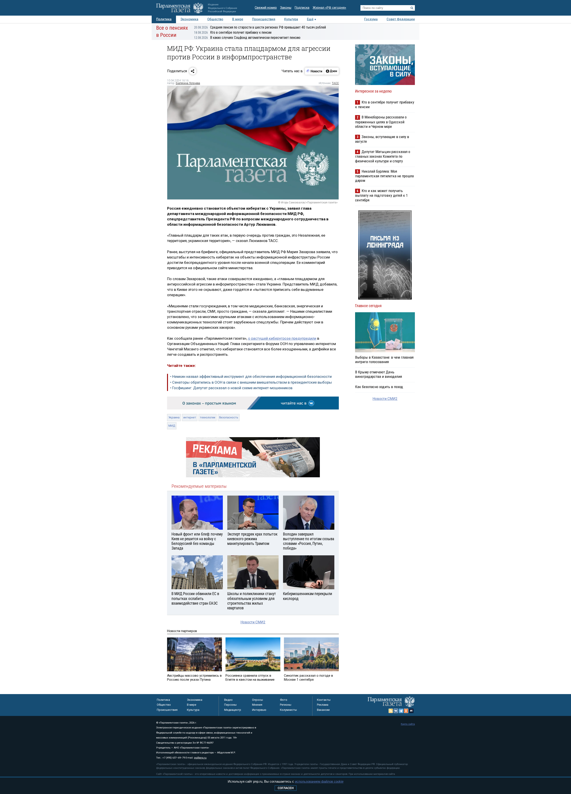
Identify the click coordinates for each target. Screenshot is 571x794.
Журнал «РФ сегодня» (329, 8)
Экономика (189, 19)
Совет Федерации (401, 19)
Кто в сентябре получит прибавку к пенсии (232, 32)
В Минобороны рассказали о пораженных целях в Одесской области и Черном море (381, 121)
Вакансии (323, 709)
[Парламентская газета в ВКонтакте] (396, 711)
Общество (215, 19)
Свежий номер (266, 8)
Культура (291, 19)
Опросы (257, 699)
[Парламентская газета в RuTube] (411, 711)
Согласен (286, 788)
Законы (285, 8)
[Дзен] (331, 71)
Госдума (371, 19)
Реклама (322, 704)
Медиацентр (232, 709)
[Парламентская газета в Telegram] (401, 711)
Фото (283, 699)
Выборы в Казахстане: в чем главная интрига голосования (384, 359)
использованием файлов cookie (319, 781)
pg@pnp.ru (200, 757)
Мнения (257, 704)
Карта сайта (408, 724)
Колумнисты (288, 709)
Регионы (285, 704)
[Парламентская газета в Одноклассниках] (406, 711)
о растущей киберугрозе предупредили (282, 338)
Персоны (230, 704)
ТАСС (335, 83)
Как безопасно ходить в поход (379, 387)
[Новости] (314, 71)
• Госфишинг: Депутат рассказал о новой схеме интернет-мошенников (231, 388)
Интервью (259, 709)
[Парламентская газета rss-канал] (391, 711)
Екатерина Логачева (188, 83)
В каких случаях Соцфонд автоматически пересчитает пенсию (247, 37)
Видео (228, 699)
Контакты (324, 699)
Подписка (302, 8)
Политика (164, 19)
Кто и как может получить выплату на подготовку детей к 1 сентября (381, 195)
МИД (171, 425)
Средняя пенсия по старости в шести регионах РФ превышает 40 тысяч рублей (260, 27)
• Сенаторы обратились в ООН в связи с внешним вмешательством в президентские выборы (251, 382)
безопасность (228, 417)
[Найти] (412, 8)
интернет (189, 417)
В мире (237, 19)
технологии (207, 417)
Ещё (310, 19)
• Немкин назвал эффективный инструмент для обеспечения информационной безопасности (251, 376)
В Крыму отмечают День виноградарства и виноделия (378, 374)
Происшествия (263, 19)
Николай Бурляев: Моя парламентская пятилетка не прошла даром (384, 176)
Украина (174, 417)
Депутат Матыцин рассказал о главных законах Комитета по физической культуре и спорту (382, 156)
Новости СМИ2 (252, 622)
